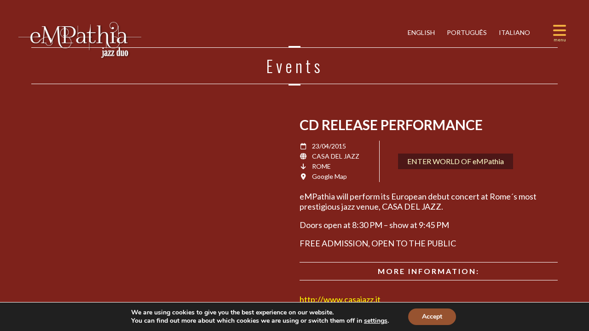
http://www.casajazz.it (340, 299)
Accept (432, 316)
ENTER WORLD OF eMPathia (455, 161)
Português (466, 32)
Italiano (513, 32)
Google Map (329, 176)
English (420, 32)
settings (375, 321)
